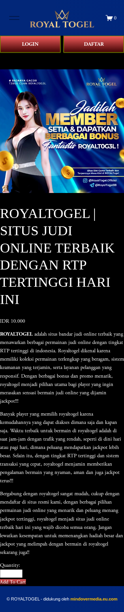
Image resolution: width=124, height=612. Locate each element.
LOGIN (30, 44)
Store (5, 56)
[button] (13, 582)
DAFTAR (94, 44)
